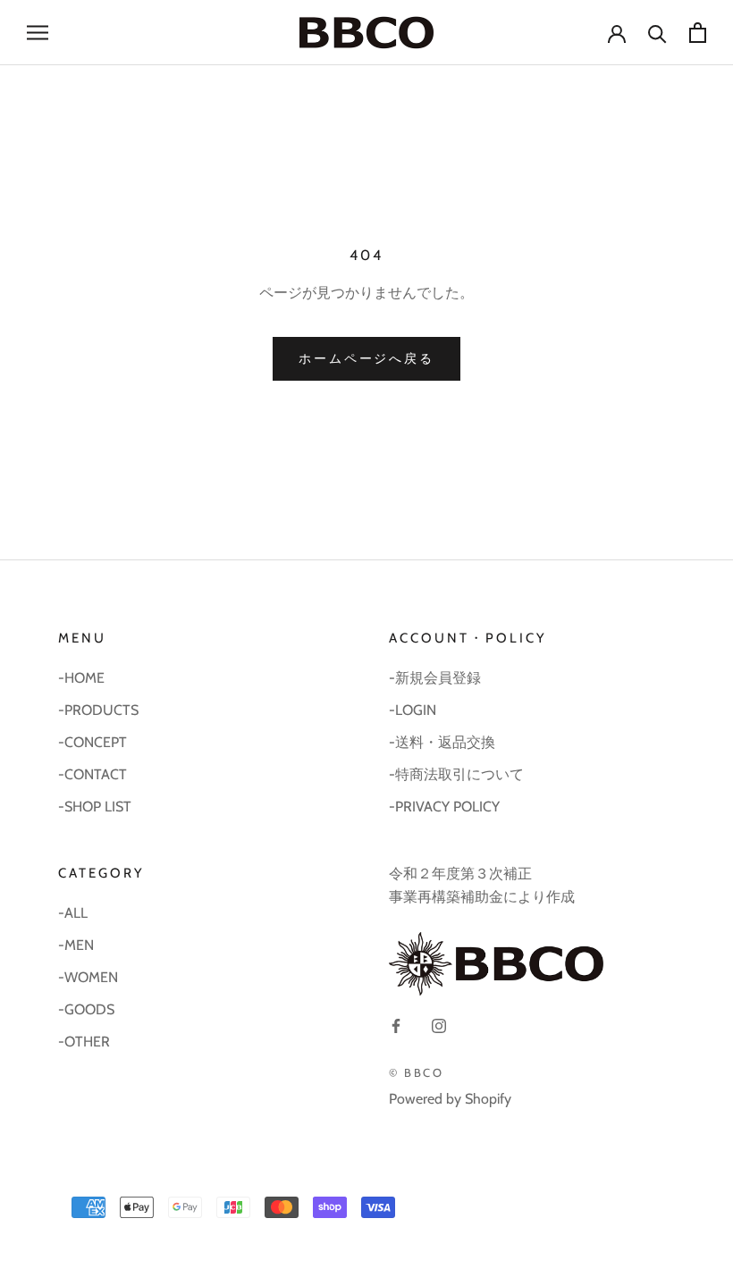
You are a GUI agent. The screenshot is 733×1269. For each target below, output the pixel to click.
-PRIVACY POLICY (444, 806)
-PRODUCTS (98, 710)
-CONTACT (92, 774)
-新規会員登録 (435, 677)
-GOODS (86, 1009)
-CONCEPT (92, 742)
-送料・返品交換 (442, 742)
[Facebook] (396, 1025)
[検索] (657, 32)
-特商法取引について (456, 774)
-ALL (73, 912)
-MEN (76, 945)
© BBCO (416, 1072)
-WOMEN (88, 977)
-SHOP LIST (94, 806)
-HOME (81, 677)
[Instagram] (439, 1025)
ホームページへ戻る (366, 358)
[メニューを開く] (37, 32)
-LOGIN (412, 710)
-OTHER (84, 1041)
